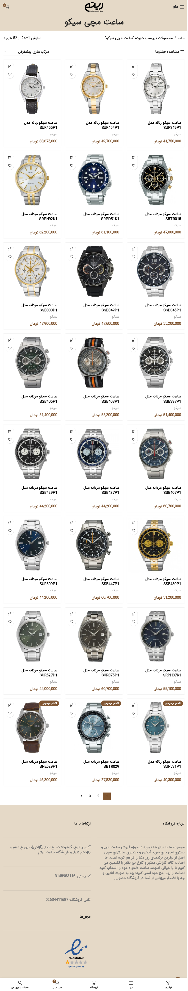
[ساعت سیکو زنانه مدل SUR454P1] (94, 89)
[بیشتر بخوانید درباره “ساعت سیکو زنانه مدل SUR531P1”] (134, 705)
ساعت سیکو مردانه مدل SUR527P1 (39, 672)
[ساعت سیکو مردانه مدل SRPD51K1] (94, 180)
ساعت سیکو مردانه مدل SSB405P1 (39, 399)
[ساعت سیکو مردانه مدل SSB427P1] (94, 454)
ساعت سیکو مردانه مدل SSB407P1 (163, 490)
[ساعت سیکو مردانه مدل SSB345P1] (156, 271)
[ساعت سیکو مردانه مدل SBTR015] (156, 180)
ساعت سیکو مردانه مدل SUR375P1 (101, 672)
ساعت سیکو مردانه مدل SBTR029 (101, 764)
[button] (134, 66)
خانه (181, 38)
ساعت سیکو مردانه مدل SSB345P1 (163, 307)
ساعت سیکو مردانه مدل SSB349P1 (101, 307)
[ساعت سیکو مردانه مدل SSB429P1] (32, 454)
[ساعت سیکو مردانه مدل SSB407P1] (156, 454)
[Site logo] (94, 7)
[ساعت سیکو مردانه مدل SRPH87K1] (156, 636)
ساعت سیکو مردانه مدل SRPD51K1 (101, 216)
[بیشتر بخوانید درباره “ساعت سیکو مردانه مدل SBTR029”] (72, 705)
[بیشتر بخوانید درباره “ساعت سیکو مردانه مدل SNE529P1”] (10, 705)
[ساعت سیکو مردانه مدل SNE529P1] (32, 727)
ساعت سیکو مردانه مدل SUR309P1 (39, 581)
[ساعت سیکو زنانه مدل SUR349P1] (156, 89)
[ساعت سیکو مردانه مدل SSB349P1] (94, 271)
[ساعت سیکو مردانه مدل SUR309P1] (32, 545)
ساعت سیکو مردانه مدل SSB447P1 (101, 581)
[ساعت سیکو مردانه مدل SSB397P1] (156, 362)
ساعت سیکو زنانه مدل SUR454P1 (102, 125)
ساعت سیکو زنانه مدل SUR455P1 (40, 125)
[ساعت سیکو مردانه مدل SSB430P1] (156, 545)
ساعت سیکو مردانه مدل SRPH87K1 (163, 672)
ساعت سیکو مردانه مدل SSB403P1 (101, 399)
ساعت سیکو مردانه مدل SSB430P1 (163, 581)
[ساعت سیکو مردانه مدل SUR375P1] (94, 636)
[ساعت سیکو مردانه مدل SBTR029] (94, 727)
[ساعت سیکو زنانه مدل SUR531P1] (156, 727)
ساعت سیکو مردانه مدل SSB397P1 (163, 399)
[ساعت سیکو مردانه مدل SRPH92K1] (32, 180)
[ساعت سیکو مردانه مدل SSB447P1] (94, 545)
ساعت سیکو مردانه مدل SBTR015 (163, 216)
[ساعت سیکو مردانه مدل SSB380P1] (32, 271)
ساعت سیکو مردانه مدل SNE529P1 (39, 764)
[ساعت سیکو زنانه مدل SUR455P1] (32, 89)
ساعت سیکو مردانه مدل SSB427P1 (101, 490)
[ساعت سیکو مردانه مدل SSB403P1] (94, 362)
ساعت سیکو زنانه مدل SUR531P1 (164, 764)
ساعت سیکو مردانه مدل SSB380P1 (39, 307)
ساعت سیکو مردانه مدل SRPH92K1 (39, 216)
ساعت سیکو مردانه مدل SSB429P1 (39, 490)
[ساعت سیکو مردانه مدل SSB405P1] (32, 362)
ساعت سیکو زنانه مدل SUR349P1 (164, 125)
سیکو (177, 134)
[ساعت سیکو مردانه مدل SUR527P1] (32, 636)
